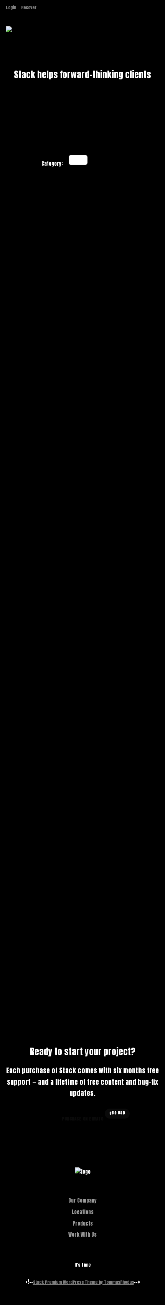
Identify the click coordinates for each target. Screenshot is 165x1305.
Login (11, 7)
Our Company (82, 1200)
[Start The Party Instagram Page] (43, 7)
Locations (83, 1212)
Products (83, 1223)
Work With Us (82, 1234)
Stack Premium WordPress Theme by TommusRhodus (83, 1282)
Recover (28, 7)
